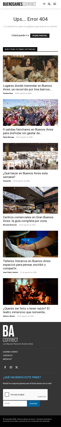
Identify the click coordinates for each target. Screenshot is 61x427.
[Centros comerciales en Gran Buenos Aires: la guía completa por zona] (30, 200)
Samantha (7, 181)
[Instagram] (11, 367)
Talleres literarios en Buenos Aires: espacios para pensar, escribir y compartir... (27, 264)
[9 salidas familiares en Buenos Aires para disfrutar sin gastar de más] (30, 112)
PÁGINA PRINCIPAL (39, 36)
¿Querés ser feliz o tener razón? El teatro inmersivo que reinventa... (26, 310)
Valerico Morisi (9, 316)
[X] (17, 367)
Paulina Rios (8, 93)
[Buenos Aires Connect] (19, 4)
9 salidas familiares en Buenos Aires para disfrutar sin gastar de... (28, 131)
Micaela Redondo (10, 225)
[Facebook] (5, 367)
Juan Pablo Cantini (10, 272)
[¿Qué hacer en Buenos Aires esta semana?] (30, 156)
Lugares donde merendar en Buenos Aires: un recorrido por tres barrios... (27, 87)
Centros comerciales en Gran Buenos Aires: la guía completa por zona (28, 219)
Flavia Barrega (8, 137)
